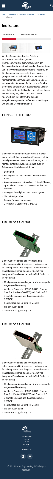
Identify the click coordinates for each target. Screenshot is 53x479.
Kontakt (26, 439)
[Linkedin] (23, 456)
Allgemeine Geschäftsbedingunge (26, 447)
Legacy (26, 441)
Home (4, 15)
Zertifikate (27, 444)
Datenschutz (26, 449)
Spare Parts (41, 15)
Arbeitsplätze (26, 436)
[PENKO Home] (26, 5)
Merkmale (8, 35)
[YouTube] (30, 456)
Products (12, 15)
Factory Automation (26, 15)
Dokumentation (28, 35)
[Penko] (26, 429)
